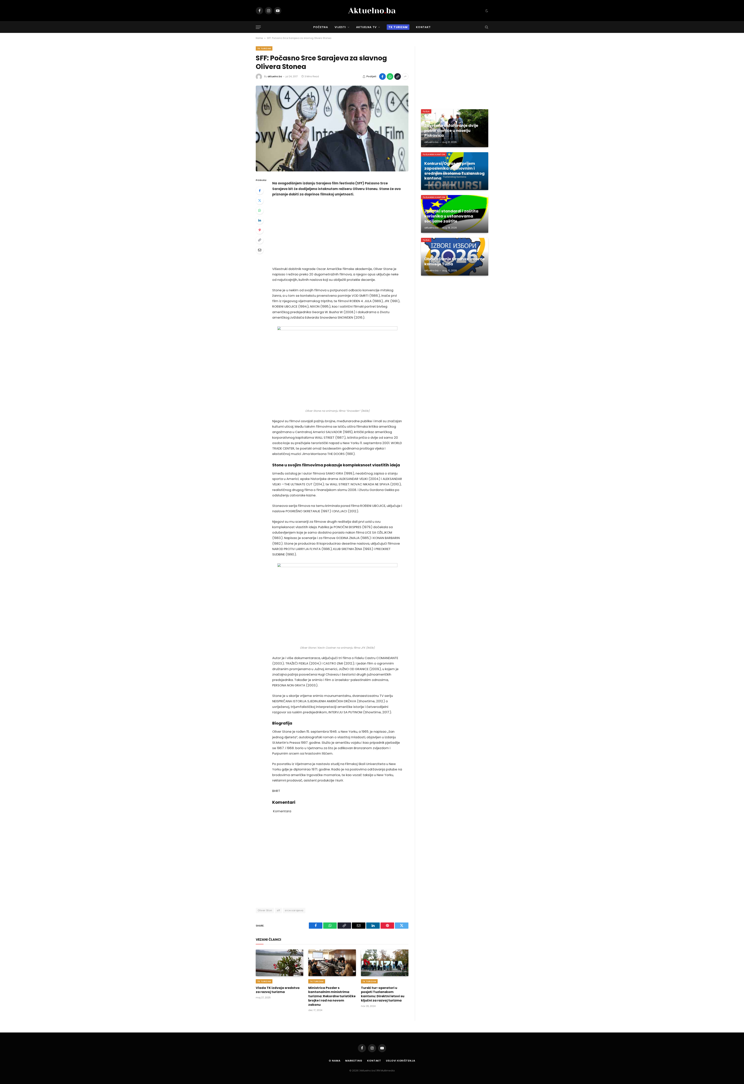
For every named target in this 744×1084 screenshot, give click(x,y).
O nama (334, 1061)
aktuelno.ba (275, 76)
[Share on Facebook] (382, 76)
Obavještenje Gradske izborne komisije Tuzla (454, 261)
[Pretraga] (486, 27)
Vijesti (340, 27)
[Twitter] (260, 200)
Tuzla (426, 111)
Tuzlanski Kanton (434, 154)
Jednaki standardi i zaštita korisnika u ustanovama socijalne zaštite (451, 216)
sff (278, 910)
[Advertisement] (337, 232)
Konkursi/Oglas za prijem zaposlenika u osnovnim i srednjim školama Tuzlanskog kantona (454, 171)
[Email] (260, 250)
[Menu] (258, 27)
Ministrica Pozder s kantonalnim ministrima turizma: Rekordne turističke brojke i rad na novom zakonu (332, 996)
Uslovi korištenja (400, 1061)
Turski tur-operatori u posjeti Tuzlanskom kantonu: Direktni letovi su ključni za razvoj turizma (382, 994)
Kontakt (423, 27)
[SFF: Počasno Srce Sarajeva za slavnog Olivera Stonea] (332, 128)
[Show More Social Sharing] (405, 76)
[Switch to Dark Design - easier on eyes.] (486, 10)
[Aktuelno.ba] (372, 10)
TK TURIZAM (264, 48)
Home (259, 38)
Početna (320, 27)
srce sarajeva (294, 910)
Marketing (353, 1061)
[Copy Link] (397, 76)
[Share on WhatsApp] (390, 76)
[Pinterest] (260, 230)
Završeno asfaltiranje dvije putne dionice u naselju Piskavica (451, 130)
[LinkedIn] (260, 220)
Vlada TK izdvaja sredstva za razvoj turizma (278, 990)
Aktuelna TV (366, 27)
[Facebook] (260, 190)
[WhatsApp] (260, 210)
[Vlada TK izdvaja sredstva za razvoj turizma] (279, 962)
